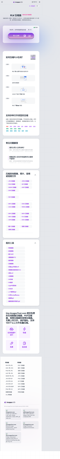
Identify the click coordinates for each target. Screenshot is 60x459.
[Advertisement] (50, 8)
